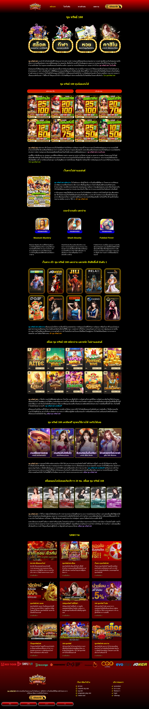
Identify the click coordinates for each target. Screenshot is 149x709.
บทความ (96, 7)
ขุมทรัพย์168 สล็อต (68, 563)
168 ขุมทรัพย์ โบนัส (101, 603)
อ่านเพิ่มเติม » (34, 575)
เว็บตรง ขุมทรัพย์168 (102, 563)
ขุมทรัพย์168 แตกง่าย (102, 643)
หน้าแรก (53, 7)
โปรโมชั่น (66, 7)
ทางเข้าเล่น (82, 7)
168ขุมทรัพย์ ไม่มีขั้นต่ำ (70, 603)
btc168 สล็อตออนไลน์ (37, 563)
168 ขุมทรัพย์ (66, 643)
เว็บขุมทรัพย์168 (35, 643)
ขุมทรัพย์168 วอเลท (36, 603)
